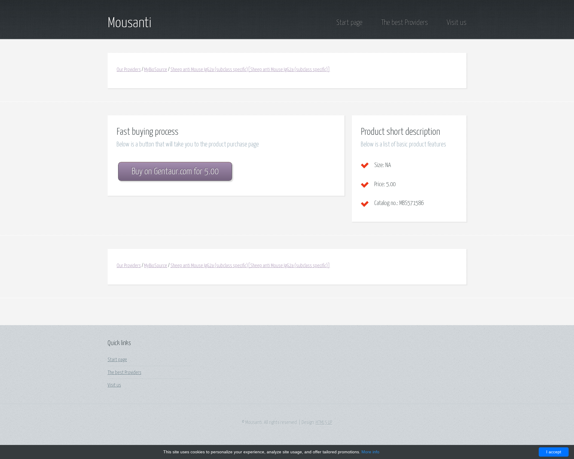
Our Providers (129, 69)
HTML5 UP (324, 422)
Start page (349, 22)
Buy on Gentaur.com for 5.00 (175, 171)
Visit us (456, 22)
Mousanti (129, 23)
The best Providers (404, 22)
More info (370, 451)
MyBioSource (155, 69)
